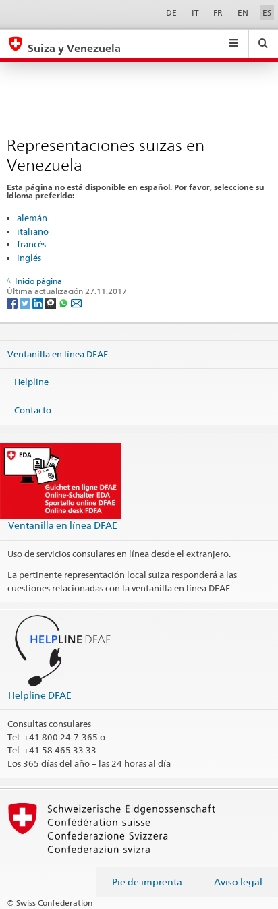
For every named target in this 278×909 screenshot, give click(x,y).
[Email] (76, 302)
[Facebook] (13, 302)
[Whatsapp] (64, 302)
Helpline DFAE (40, 695)
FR (218, 12)
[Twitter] (26, 302)
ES (266, 12)
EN (243, 12)
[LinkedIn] (38, 302)
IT (195, 12)
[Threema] (51, 302)
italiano (33, 231)
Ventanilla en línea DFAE (57, 353)
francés (31, 244)
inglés (29, 257)
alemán (32, 217)
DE (171, 12)
